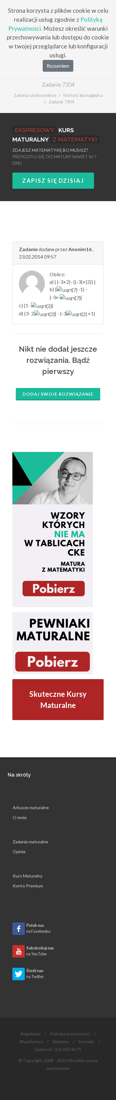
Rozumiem (58, 66)
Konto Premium (28, 885)
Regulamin (30, 1033)
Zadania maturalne (30, 841)
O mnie (20, 817)
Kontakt (86, 1041)
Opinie (19, 851)
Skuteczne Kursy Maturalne (58, 699)
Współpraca (31, 1041)
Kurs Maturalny (27, 875)
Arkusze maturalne (31, 807)
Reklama (61, 1041)
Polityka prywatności (70, 1033)
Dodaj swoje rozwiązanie (58, 394)
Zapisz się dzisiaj (53, 180)
